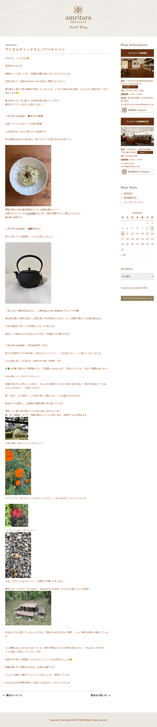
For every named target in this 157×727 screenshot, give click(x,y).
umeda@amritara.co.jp (130, 166)
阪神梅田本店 (130, 198)
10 (122, 233)
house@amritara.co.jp (144, 104)
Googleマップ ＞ (130, 87)
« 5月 (123, 255)
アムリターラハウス (133, 202)
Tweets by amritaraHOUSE (134, 288)
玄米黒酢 (31, 213)
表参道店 (128, 193)
